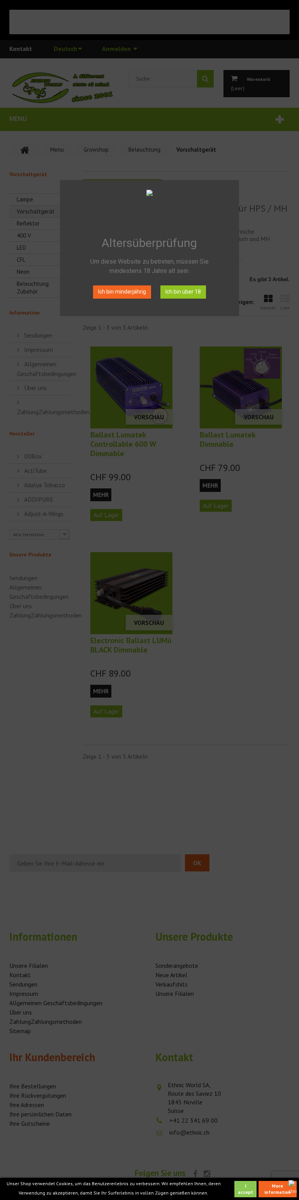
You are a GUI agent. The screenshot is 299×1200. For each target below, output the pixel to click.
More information (277, 1189)
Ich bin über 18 (183, 292)
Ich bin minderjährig (122, 292)
